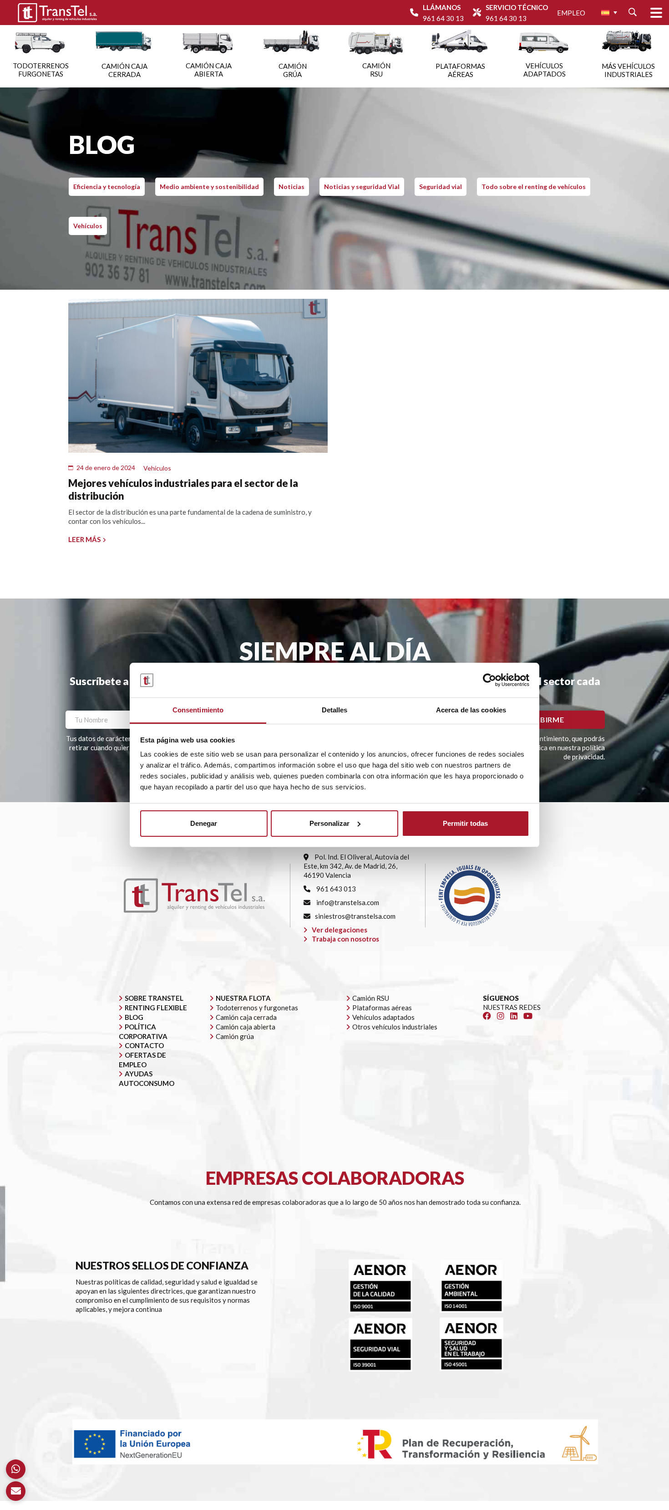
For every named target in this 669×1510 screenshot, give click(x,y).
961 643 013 (335, 889)
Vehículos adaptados (383, 1017)
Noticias (291, 186)
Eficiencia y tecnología (106, 186)
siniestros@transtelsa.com (355, 916)
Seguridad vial (440, 186)
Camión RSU (370, 998)
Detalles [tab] (335, 710)
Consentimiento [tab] (197, 710)
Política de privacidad (411, 1505)
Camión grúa (235, 1036)
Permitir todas (465, 823)
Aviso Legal (356, 1505)
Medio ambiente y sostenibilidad (209, 186)
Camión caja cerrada (246, 1017)
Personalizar (329, 823)
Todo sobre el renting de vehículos (533, 186)
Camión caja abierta (245, 1027)
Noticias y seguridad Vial (362, 186)
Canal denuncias (535, 1505)
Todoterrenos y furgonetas (257, 1007)
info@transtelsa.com (347, 902)
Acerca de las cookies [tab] (471, 710)
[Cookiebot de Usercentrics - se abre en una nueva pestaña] (489, 680)
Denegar (203, 823)
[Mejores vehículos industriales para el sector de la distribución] (198, 376)
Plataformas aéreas (382, 1007)
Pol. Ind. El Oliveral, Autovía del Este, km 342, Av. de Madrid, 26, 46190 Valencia (356, 866)
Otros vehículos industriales (394, 1027)
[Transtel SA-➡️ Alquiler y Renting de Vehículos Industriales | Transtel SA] (57, 12)
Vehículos (87, 226)
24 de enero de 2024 (105, 467)
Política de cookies (477, 1505)
